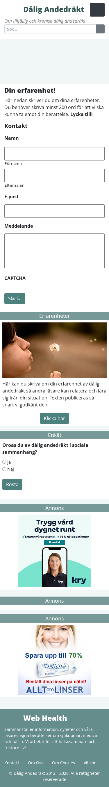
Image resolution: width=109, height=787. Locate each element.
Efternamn (15, 185)
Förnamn (13, 163)
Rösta (12, 484)
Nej (10, 469)
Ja (9, 462)
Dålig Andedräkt (13, 8)
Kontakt (11, 762)
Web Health (13, 717)
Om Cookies (63, 762)
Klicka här (54, 418)
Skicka (15, 298)
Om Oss (35, 762)
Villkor (90, 762)
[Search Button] (100, 28)
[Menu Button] (97, 10)
